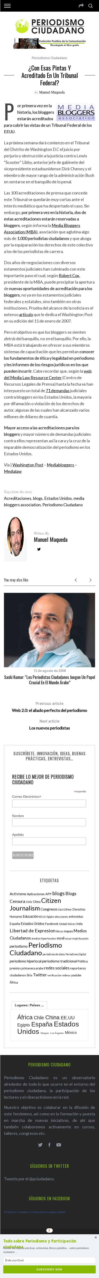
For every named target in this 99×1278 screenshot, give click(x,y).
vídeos (66, 975)
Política (83, 961)
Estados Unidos (58, 498)
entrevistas (76, 916)
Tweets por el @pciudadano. (29, 1178)
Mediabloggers (60, 464)
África (14, 982)
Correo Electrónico (26, 796)
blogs (38, 498)
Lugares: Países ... (29, 1005)
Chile (29, 901)
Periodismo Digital (76, 954)
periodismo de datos (54, 954)
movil (60, 938)
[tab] (29, 1005)
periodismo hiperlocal (25, 961)
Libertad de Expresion (32, 930)
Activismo (18, 893)
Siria (29, 975)
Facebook (51, 924)
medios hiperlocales (44, 938)
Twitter (40, 974)
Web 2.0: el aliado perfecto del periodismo (49, 707)
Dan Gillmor (65, 909)
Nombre (18, 816)
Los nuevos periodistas (49, 724)
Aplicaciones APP (39, 894)
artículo (26, 314)
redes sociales (57, 967)
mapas (68, 931)
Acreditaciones (17, 498)
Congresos (49, 909)
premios (15, 968)
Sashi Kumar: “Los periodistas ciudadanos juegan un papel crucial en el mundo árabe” (49, 679)
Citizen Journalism (35, 904)
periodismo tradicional (59, 961)
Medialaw (13, 471)
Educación (30, 916)
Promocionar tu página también (48, 1212)
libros (59, 931)
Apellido (18, 834)
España (15, 924)
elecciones (61, 916)
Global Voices (67, 924)
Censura (17, 901)
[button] (49, 1244)
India (79, 924)
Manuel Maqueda (52, 92)
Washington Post (27, 464)
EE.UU (42, 916)
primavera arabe (32, 968)
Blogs (70, 893)
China (37, 902)
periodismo (19, 946)
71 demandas (58, 390)
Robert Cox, (69, 275)
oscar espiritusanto (76, 938)
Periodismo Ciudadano (49, 58)
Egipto (50, 916)
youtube (76, 975)
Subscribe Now (49, 1269)
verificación (54, 975)
